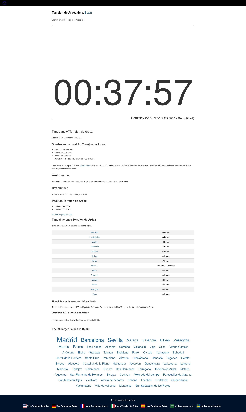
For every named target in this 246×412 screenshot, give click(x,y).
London (94, 251)
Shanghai (94, 289)
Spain (88, 12)
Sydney (95, 256)
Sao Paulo (94, 246)
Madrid (94, 280)
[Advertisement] (123, 44)
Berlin (94, 270)
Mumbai (94, 265)
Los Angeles (95, 237)
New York (94, 232)
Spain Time (85, 165)
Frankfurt (94, 275)
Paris (95, 294)
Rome (94, 284)
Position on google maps (62, 214)
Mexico (95, 242)
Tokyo (94, 261)
